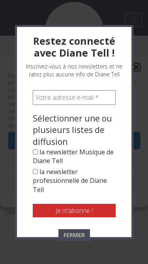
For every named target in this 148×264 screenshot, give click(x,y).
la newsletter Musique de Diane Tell (73, 156)
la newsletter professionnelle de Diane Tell (70, 180)
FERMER (74, 235)
